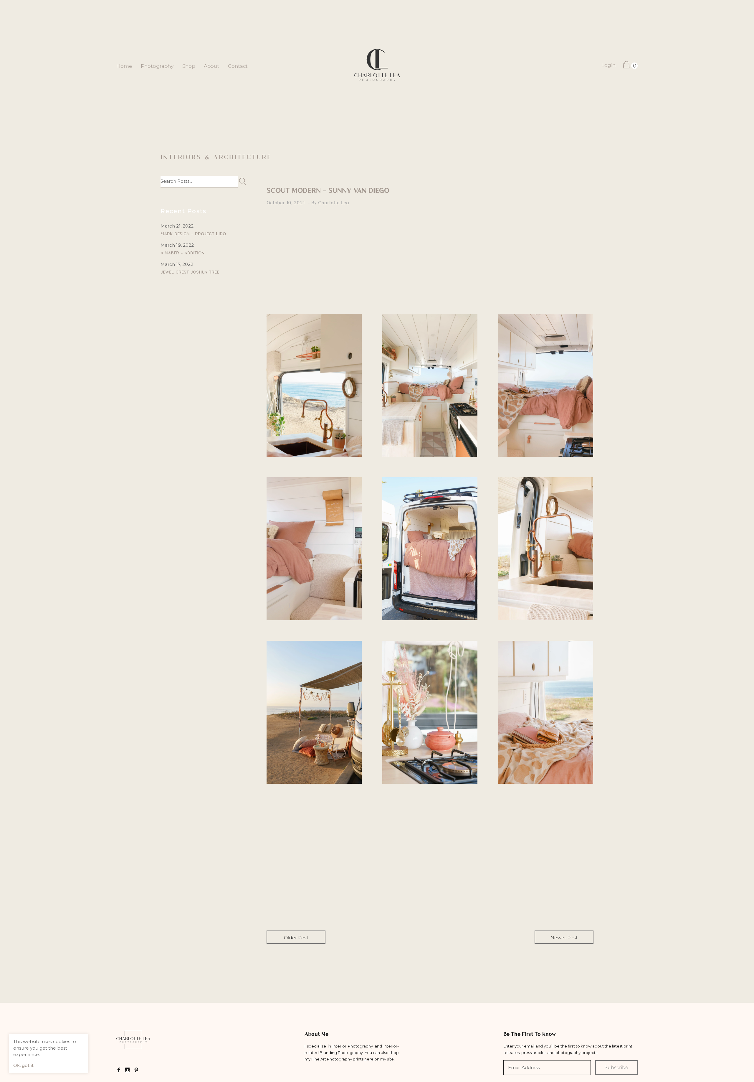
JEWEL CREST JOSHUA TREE (190, 271)
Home (124, 66)
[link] (133, 1041)
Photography (157, 66)
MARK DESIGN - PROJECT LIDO (193, 233)
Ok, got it (23, 1065)
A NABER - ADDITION (182, 252)
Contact (238, 66)
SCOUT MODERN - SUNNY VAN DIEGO (328, 190)
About (211, 66)
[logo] (377, 65)
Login (608, 65)
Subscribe (616, 1067)
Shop (188, 66)
